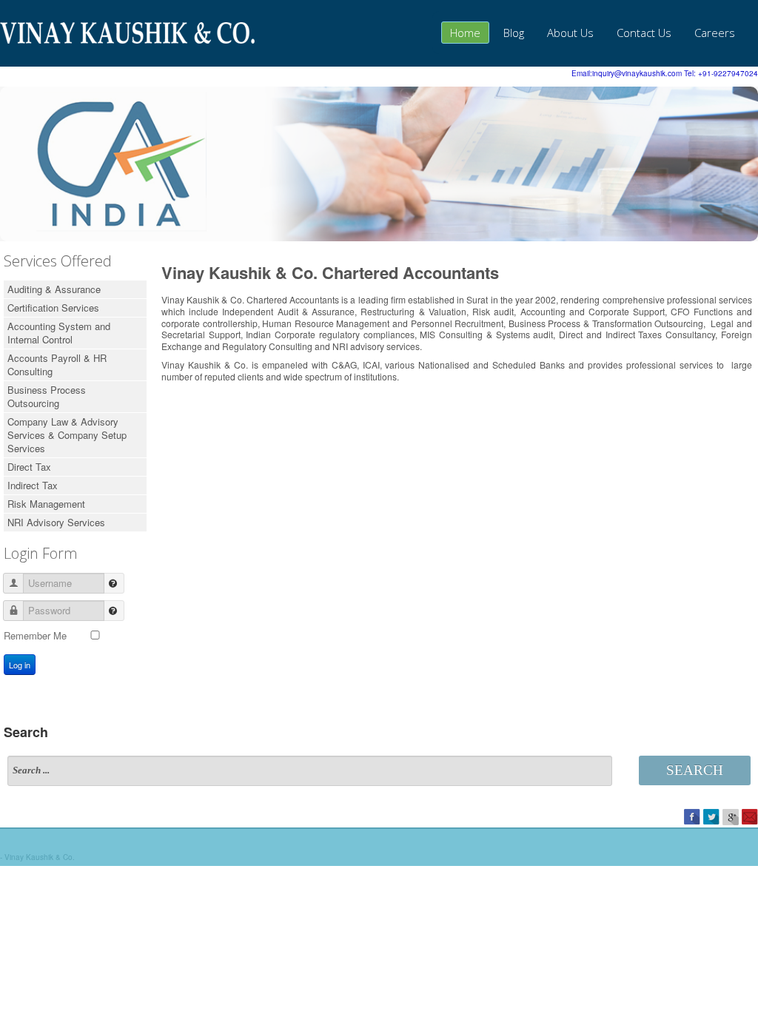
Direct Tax (29, 467)
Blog (513, 32)
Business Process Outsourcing (46, 396)
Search (694, 770)
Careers (714, 32)
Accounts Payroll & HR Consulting (57, 364)
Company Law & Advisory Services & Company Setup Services (67, 434)
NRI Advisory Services (56, 522)
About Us (570, 32)
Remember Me (35, 635)
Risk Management (46, 504)
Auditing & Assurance (54, 289)
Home (465, 32)
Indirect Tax (32, 485)
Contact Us (644, 32)
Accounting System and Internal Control (58, 332)
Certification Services (53, 307)
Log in (19, 665)
